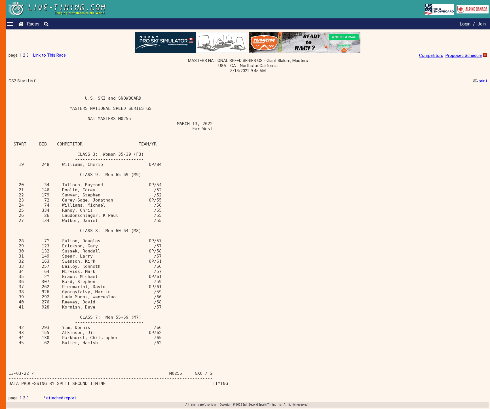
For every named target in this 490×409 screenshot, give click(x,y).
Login (465, 24)
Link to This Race (49, 55)
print (483, 80)
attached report (61, 398)
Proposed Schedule (463, 55)
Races (33, 24)
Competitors (431, 55)
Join (482, 24)
